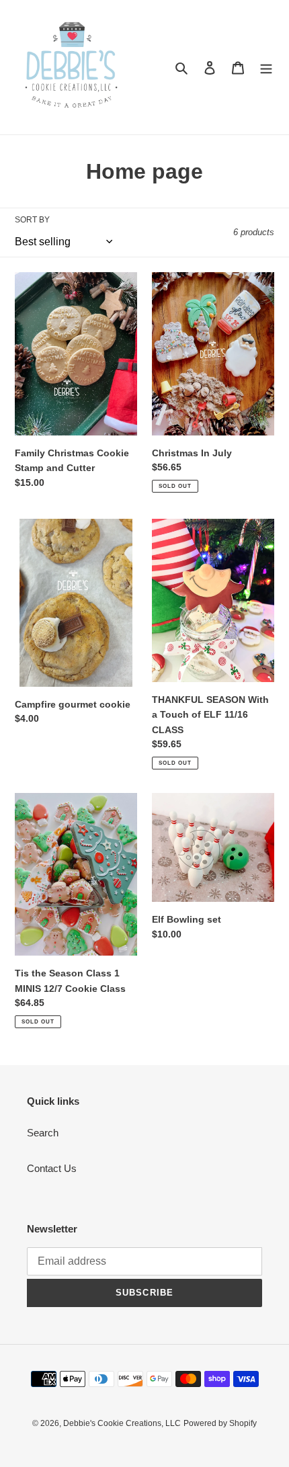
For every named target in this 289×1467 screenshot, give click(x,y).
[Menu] (266, 67)
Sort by (32, 219)
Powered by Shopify (220, 1423)
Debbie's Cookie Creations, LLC (122, 1423)
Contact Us (52, 1168)
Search (42, 1132)
